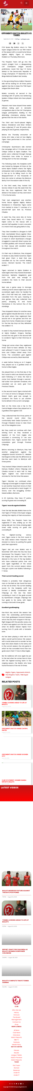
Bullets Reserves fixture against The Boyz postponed (16, 892)
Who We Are (16, 1010)
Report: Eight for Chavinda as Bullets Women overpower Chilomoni (15, 951)
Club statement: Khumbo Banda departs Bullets (14, 781)
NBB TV (16, 1040)
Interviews (16, 1035)
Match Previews (16, 1057)
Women (16, 1068)
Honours (17, 1015)
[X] (12, 1083)
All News (16, 1030)
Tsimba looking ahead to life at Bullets (14, 703)
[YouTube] (16, 1083)
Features (16, 1042)
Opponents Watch (23, 672)
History (16, 1012)
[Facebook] (9, 1083)
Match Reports (16, 1037)
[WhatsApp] (23, 1083)
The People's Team (13, 675)
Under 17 (16, 1075)
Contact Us (16, 1022)
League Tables (16, 1055)
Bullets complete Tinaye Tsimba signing (15, 982)
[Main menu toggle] (26, 3)
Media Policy (16, 1044)
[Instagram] (14, 1083)
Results (16, 1053)
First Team (16, 1065)
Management (16, 1020)
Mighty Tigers (10, 672)
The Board (16, 1017)
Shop (16, 1024)
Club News (16, 1033)
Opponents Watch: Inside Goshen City (15, 755)
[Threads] (20, 1083)
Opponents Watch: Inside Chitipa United (15, 729)
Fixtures (16, 1050)
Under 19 (16, 1073)
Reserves (16, 1070)
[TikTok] (18, 1083)
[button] (22, 3)
